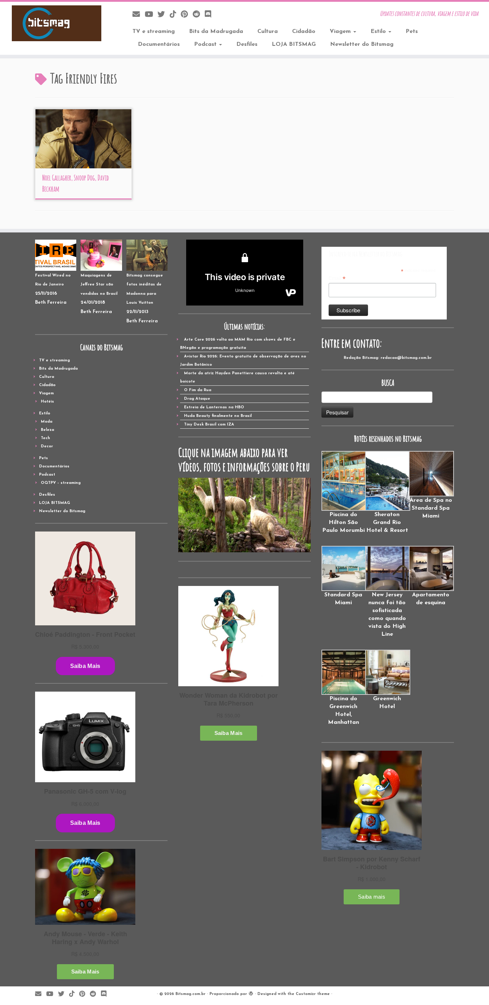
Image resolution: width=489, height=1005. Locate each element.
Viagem (341, 31)
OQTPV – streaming (61, 483)
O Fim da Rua (197, 390)
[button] (343, 492)
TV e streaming (153, 31)
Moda (46, 422)
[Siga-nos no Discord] (210, 15)
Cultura (267, 31)
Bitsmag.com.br (190, 994)
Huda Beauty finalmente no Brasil (218, 416)
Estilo (379, 31)
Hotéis (47, 402)
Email (337, 278)
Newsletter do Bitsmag (361, 44)
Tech (45, 438)
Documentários (159, 44)
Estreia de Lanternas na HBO (214, 407)
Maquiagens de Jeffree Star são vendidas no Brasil (99, 285)
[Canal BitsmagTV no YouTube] (151, 15)
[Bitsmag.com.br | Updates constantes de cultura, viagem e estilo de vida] (56, 23)
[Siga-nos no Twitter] (164, 15)
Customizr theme (313, 994)
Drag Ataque (197, 399)
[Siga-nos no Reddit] (199, 15)
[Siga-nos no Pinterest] (187, 15)
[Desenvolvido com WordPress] (250, 992)
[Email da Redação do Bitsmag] (138, 15)
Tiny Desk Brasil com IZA (209, 425)
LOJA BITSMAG (294, 44)
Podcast (206, 44)
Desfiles (246, 44)
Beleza (47, 430)
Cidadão (303, 31)
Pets (412, 31)
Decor (47, 446)
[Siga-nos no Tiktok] (175, 15)
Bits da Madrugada (216, 31)
